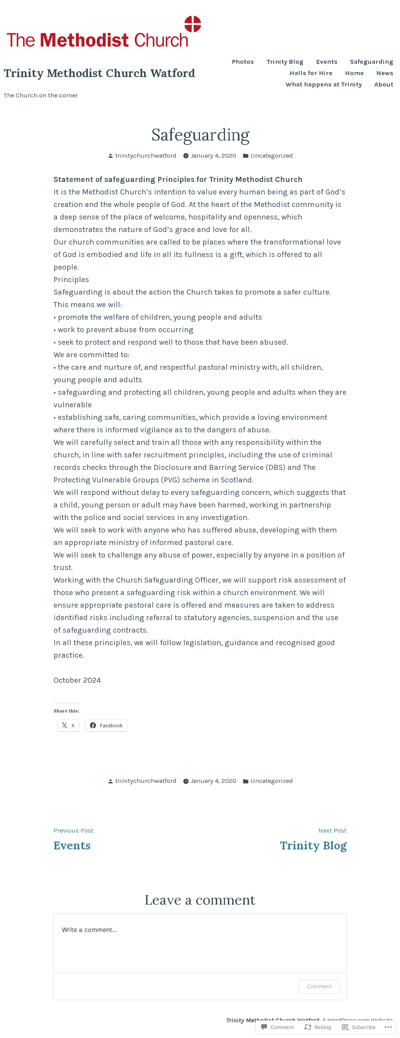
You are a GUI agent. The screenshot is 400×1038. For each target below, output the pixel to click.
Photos (243, 62)
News (384, 73)
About (383, 84)
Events (327, 62)
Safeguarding (371, 62)
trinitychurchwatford (146, 155)
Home (354, 73)
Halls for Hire (310, 73)
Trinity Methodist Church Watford (99, 73)
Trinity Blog (285, 62)
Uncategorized (271, 155)
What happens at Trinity (324, 84)
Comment (319, 986)
